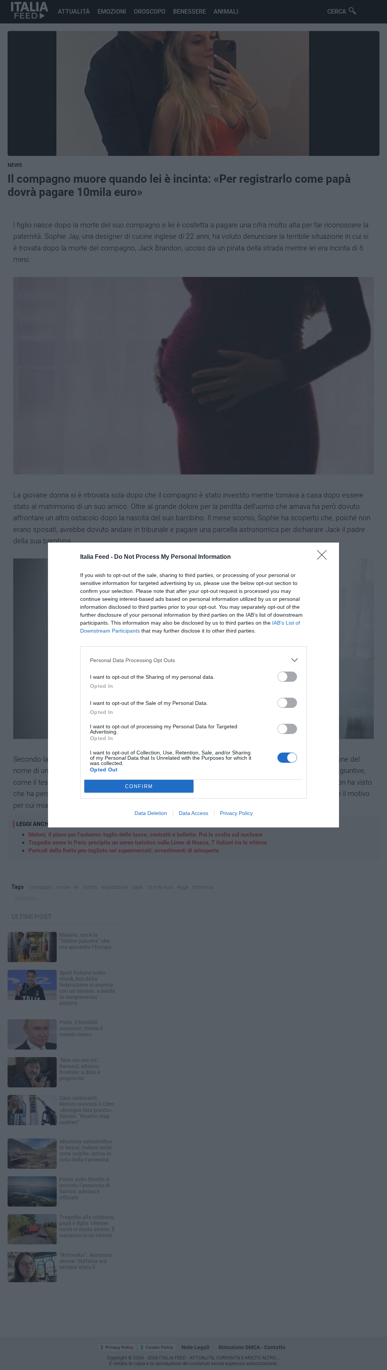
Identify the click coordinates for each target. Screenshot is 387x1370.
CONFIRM (139, 786)
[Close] (324, 557)
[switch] (287, 677)
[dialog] (193, 685)
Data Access (193, 813)
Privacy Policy (236, 813)
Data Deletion (151, 813)
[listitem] (193, 660)
